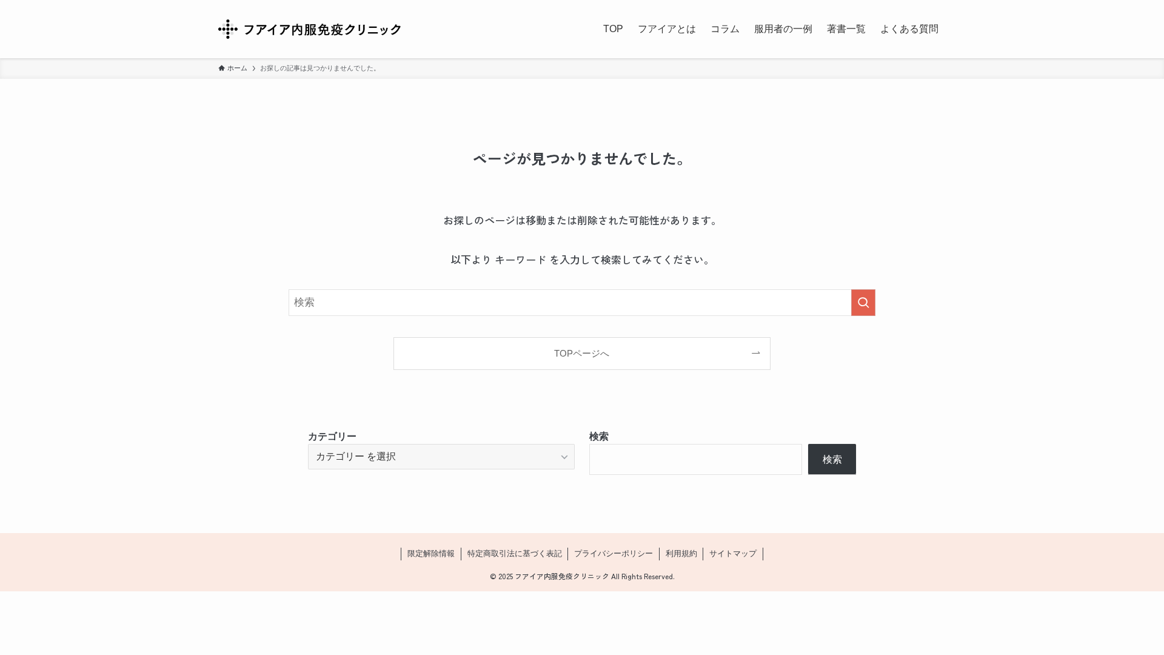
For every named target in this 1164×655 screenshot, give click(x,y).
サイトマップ (733, 553)
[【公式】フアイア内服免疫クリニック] (309, 29)
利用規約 (681, 553)
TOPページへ (581, 353)
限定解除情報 (431, 553)
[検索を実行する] (863, 302)
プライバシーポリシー (613, 553)
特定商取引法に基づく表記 (514, 553)
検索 (599, 436)
